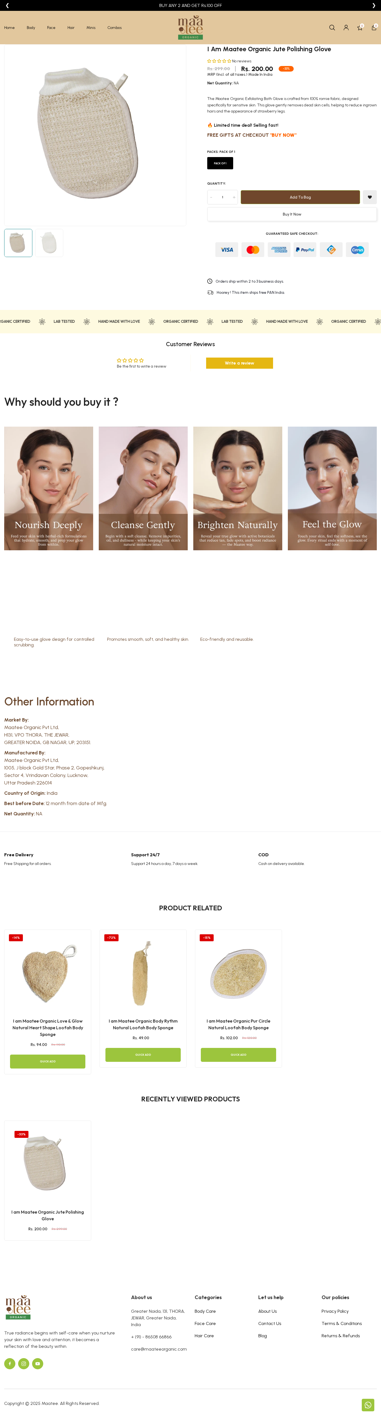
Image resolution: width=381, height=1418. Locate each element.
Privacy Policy (335, 1311)
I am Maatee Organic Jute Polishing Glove (47, 1215)
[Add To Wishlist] (40, 1180)
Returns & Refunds (341, 1335)
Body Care (205, 1311)
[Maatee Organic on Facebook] (9, 1363)
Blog (262, 1335)
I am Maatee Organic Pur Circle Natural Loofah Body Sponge (238, 1024)
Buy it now (292, 214)
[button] (219, 61)
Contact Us (269, 1323)
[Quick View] (54, 1180)
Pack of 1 (220, 163)
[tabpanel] (47, 1002)
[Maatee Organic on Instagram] (23, 1363)
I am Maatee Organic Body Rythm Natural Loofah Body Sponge (143, 1024)
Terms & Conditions (342, 1323)
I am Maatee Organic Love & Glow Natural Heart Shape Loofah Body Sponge (48, 1027)
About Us (267, 1311)
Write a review (239, 363)
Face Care (205, 1323)
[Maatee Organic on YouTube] (37, 1363)
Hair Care (204, 1335)
